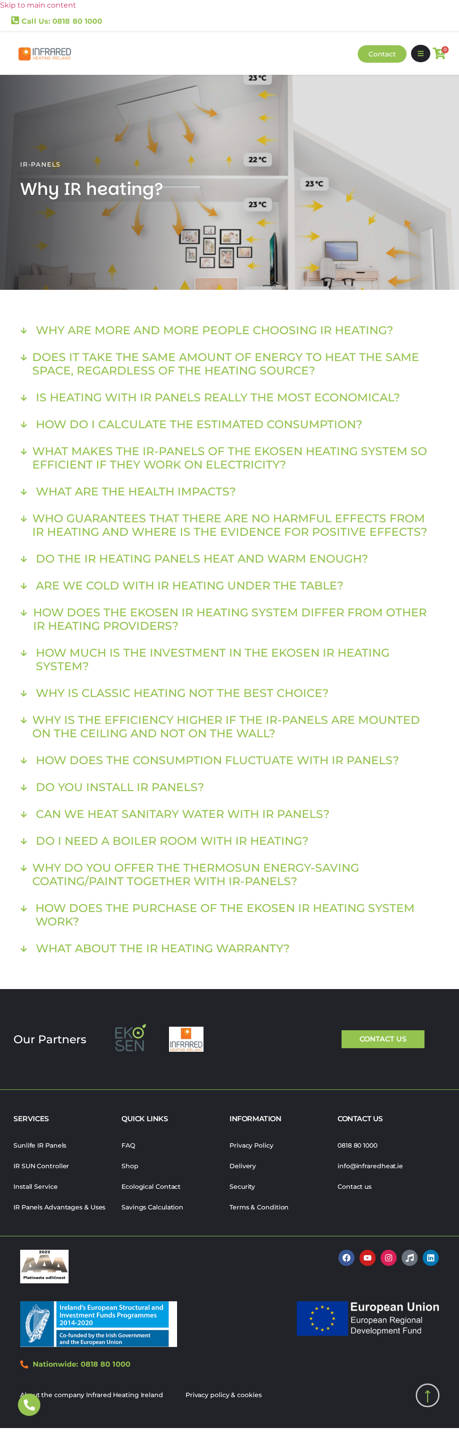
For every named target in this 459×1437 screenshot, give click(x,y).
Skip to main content (38, 5)
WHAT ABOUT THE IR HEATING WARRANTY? (163, 948)
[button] (420, 53)
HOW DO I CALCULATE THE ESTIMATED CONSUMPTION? (199, 424)
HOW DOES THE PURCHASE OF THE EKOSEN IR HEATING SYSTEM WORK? (225, 914)
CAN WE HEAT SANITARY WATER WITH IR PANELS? (182, 814)
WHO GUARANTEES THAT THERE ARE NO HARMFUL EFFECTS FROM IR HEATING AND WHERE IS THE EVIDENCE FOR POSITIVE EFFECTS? (229, 525)
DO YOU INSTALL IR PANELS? (120, 787)
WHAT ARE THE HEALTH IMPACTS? (136, 491)
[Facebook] (346, 1258)
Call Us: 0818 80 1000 (62, 21)
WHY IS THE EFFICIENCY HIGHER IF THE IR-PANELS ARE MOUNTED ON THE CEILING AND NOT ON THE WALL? (226, 726)
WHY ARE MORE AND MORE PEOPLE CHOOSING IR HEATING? (214, 330)
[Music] (410, 1258)
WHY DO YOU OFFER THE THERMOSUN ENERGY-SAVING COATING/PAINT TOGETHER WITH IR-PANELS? (195, 874)
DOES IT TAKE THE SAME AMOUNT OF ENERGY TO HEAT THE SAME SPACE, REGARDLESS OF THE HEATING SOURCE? (225, 363)
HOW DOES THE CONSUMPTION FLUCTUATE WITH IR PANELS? (217, 760)
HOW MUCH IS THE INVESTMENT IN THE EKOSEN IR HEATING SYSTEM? (213, 659)
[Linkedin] (431, 1258)
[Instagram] (389, 1258)
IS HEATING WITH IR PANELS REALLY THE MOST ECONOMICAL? (218, 397)
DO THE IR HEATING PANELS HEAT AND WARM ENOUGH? (202, 558)
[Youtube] (367, 1258)
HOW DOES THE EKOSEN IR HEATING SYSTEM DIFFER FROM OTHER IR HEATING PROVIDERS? (230, 619)
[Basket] (439, 53)
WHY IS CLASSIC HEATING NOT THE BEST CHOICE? (182, 693)
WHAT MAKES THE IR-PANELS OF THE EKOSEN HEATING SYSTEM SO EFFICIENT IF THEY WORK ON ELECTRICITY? (229, 457)
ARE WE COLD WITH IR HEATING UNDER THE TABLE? (189, 585)
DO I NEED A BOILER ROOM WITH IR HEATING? (172, 841)
